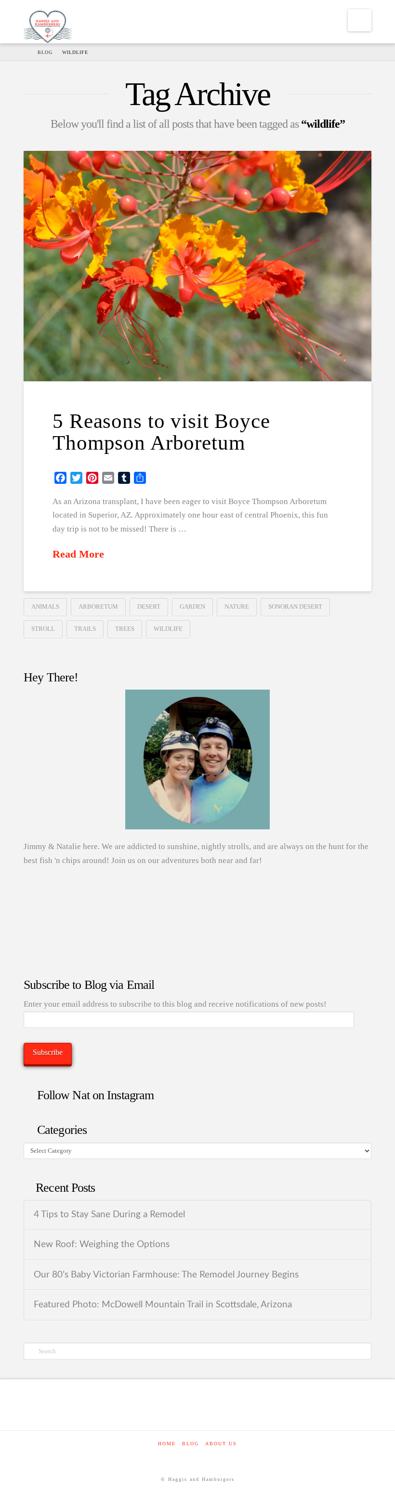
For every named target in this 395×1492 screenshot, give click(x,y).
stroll (43, 628)
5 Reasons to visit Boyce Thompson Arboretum (161, 432)
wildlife (168, 628)
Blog (190, 1443)
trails (85, 628)
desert (148, 606)
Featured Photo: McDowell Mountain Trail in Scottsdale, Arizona (163, 1304)
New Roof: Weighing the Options (102, 1244)
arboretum (98, 606)
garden (192, 606)
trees (124, 628)
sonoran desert (295, 606)
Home (167, 1443)
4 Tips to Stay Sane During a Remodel (109, 1214)
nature (236, 606)
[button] (359, 20)
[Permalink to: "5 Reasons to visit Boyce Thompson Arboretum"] (197, 266)
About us (221, 1443)
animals (45, 606)
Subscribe (48, 1052)
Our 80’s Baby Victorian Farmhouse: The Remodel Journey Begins (166, 1274)
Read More (78, 554)
